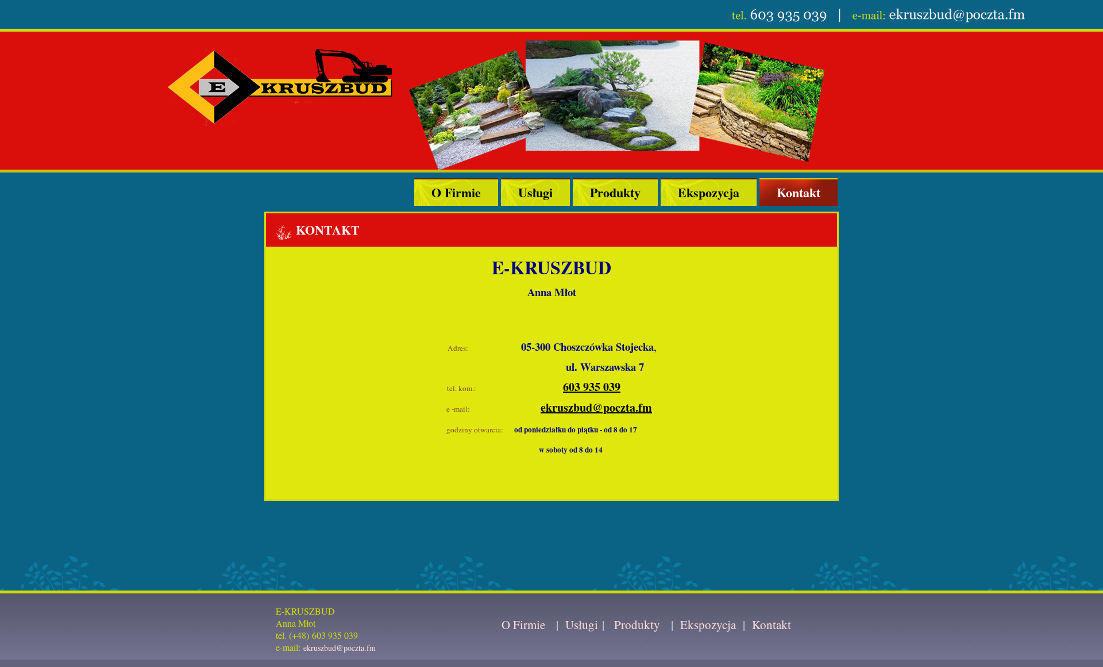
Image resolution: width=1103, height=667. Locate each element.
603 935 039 (591, 386)
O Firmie (456, 192)
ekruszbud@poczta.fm (596, 407)
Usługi (535, 192)
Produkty (615, 192)
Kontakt (798, 192)
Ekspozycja (708, 192)
